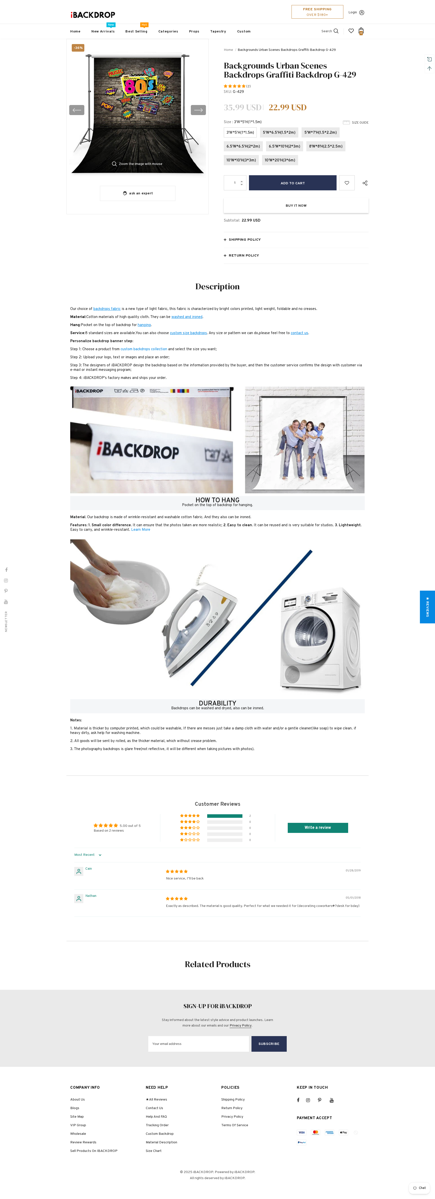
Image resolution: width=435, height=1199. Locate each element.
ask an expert (141, 193)
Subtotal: (232, 220)
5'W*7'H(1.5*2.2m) (320, 132)
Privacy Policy (240, 1026)
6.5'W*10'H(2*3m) (284, 146)
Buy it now (296, 206)
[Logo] (93, 15)
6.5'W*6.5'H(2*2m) (243, 146)
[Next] (198, 110)
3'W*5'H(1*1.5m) (240, 132)
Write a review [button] (318, 827)
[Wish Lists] (347, 182)
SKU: (228, 92)
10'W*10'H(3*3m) (241, 160)
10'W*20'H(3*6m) (280, 160)
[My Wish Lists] (351, 33)
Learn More (140, 529)
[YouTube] (334, 1100)
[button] (235, 86)
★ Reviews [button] (427, 607)
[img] (177, 872)
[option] (137, 110)
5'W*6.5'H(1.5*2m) (279, 132)
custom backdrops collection (144, 349)
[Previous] (76, 110)
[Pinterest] (322, 1100)
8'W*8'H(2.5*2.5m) (326, 146)
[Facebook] (301, 1100)
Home (228, 50)
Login (352, 12)
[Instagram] (310, 1100)
